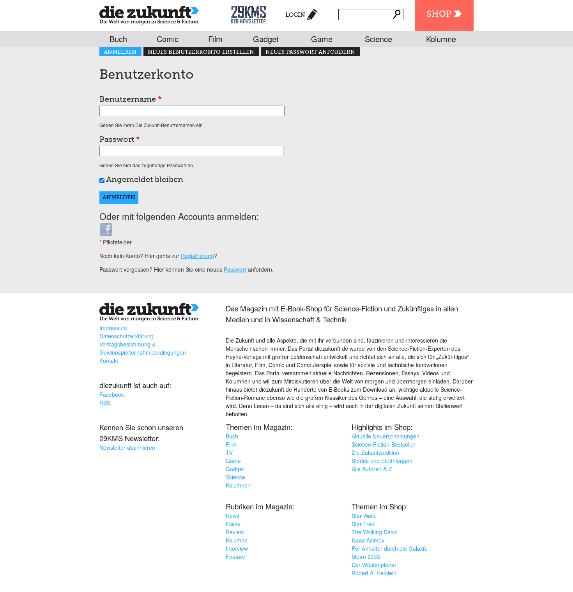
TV (229, 452)
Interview (237, 548)
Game (321, 38)
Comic (168, 38)
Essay (233, 524)
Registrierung (197, 256)
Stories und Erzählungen (382, 461)
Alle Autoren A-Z (372, 469)
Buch (118, 38)
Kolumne (441, 38)
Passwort (119, 140)
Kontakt (108, 360)
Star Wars (364, 516)
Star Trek (363, 524)
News (232, 516)
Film (215, 38)
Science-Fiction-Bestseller (384, 444)
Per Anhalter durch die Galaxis (389, 548)
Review (235, 532)
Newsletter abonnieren (127, 447)
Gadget (266, 38)
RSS (104, 402)
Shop (438, 14)
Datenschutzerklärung (126, 336)
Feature (235, 556)
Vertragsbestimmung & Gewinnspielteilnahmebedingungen (142, 348)
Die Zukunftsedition (375, 452)
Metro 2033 (366, 556)
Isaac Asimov (368, 540)
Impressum (113, 328)
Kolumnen (238, 485)
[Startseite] (149, 13)
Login (295, 15)
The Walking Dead (374, 532)
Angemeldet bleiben (144, 180)
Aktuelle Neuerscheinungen (385, 436)
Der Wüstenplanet (374, 565)
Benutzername (130, 100)
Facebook (111, 394)
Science (378, 38)
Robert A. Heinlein (374, 573)
